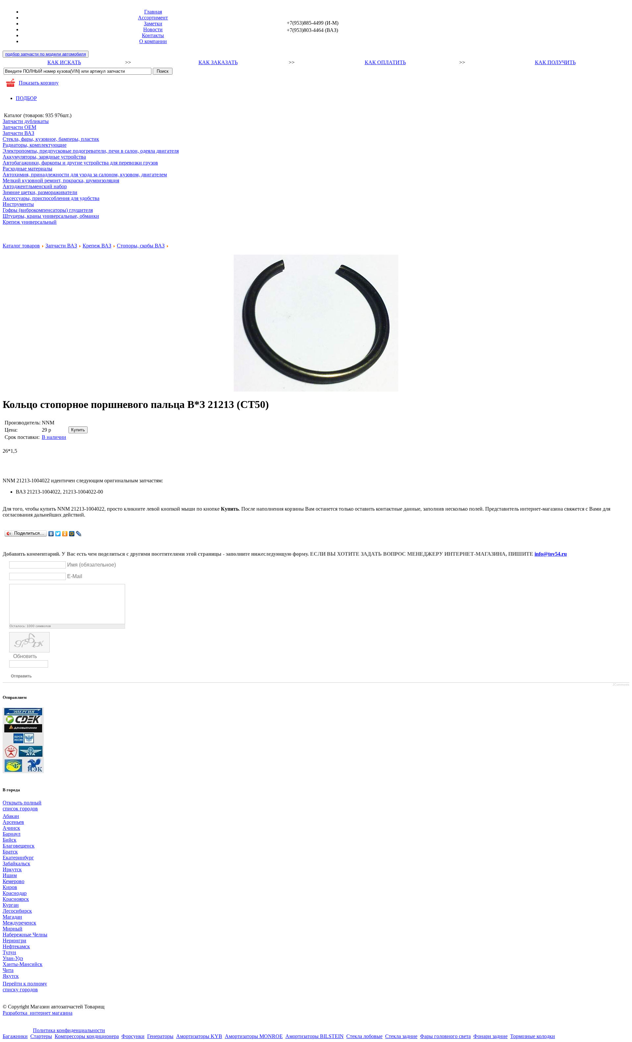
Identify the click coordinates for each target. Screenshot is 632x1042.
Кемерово (13, 881)
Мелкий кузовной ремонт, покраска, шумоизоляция (61, 180)
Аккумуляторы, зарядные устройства (44, 157)
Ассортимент (153, 17)
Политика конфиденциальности (69, 1030)
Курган (11, 905)
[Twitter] (58, 533)
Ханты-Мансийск (22, 964)
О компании (153, 41)
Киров (10, 887)
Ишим (10, 875)
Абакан (11, 816)
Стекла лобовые (364, 1036)
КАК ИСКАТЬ (64, 62)
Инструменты (18, 204)
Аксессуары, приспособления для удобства (51, 198)
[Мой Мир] (71, 533)
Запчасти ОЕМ (19, 127)
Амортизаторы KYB (199, 1036)
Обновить (25, 656)
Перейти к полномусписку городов (25, 986)
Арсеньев (13, 822)
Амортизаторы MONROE (254, 1036)
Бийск (9, 840)
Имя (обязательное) (91, 565)
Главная (153, 11)
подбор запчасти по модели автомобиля (45, 54)
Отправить (21, 676)
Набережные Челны (25, 934)
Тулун (9, 952)
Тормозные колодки (532, 1036)
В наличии (54, 437)
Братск (10, 851)
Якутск (11, 976)
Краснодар (15, 893)
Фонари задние (490, 1036)
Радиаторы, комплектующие (34, 145)
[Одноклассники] (65, 533)
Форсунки (133, 1036)
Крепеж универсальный (30, 222)
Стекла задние (401, 1036)
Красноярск (16, 899)
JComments (621, 684)
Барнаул (11, 834)
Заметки (153, 23)
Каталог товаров (21, 245)
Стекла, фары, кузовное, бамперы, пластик (51, 139)
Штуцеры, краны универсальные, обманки (51, 216)
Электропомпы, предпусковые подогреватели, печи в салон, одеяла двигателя (91, 151)
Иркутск (12, 869)
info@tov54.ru (551, 554)
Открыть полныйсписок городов (22, 805)
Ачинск (11, 828)
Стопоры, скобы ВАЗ (141, 245)
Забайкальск (16, 863)
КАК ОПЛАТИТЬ (385, 62)
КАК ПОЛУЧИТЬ (555, 62)
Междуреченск (19, 923)
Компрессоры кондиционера (87, 1036)
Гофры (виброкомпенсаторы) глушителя (48, 210)
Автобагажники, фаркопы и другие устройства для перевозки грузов (80, 162)
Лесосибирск (17, 911)
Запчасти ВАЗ (18, 133)
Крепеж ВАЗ (97, 245)
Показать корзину (39, 83)
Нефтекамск (16, 946)
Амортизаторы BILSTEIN (314, 1036)
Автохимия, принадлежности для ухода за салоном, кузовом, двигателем (85, 174)
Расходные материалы (27, 168)
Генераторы (160, 1036)
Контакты (153, 35)
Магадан (12, 917)
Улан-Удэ (13, 958)
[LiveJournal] (78, 533)
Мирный (12, 928)
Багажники (15, 1036)
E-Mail (74, 576)
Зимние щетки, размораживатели (40, 192)
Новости (153, 29)
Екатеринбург (18, 857)
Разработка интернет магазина (37, 1013)
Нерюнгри (14, 940)
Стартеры (41, 1036)
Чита (8, 970)
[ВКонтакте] (51, 533)
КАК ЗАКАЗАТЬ (218, 62)
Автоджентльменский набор (35, 186)
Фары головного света (445, 1036)
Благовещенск (19, 846)
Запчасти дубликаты (26, 121)
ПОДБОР (26, 98)
